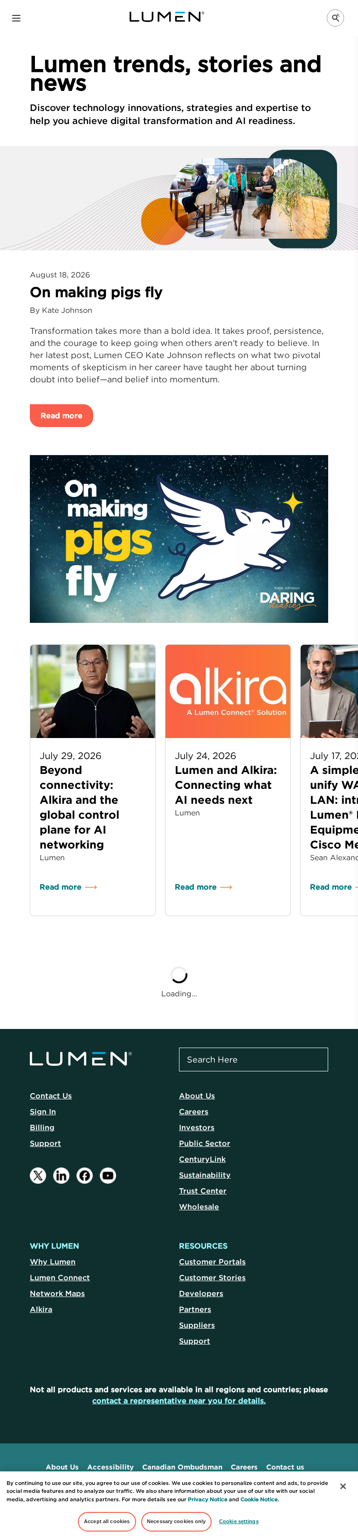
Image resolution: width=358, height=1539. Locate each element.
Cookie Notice (259, 1499)
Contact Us (51, 1095)
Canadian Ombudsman (182, 1467)
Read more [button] (62, 415)
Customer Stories (212, 1277)
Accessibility (110, 1467)
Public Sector (204, 1143)
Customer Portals (212, 1261)
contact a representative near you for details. (179, 1400)
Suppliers (197, 1325)
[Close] (343, 1486)
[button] (16, 18)
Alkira (41, 1309)
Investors (196, 1127)
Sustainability (205, 1175)
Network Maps (57, 1293)
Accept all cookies (107, 1521)
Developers (201, 1293)
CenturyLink (202, 1159)
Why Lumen (53, 1261)
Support (45, 1143)
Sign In (43, 1111)
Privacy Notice (207, 1499)
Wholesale (199, 1206)
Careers (193, 1111)
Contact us (285, 1467)
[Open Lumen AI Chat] (335, 18)
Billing (42, 1127)
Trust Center (203, 1190)
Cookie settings (239, 1521)
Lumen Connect (60, 1277)
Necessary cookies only (176, 1521)
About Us (197, 1095)
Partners (195, 1309)
